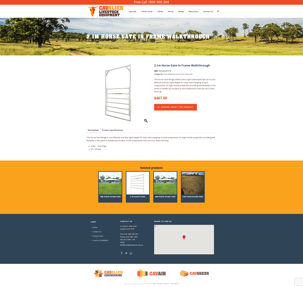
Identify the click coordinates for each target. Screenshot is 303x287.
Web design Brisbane (161, 284)
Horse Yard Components (122, 43)
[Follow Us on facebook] (121, 253)
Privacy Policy (98, 236)
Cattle (160, 11)
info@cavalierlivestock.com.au (131, 245)
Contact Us (208, 11)
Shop (94, 43)
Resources (193, 11)
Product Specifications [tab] (112, 130)
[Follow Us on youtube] (130, 253)
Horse (170, 11)
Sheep (181, 11)
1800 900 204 (133, 234)
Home (89, 43)
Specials (132, 11)
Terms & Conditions (100, 240)
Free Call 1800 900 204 (151, 2)
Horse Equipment (104, 43)
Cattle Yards (147, 11)
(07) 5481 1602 (131, 237)
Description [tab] (93, 130)
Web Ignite (175, 284)
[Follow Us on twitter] (126, 253)
